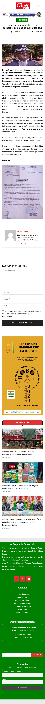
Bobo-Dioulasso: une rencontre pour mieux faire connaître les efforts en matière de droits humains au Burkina (21, 522)
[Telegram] (28, 38)
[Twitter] (17, 38)
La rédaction (22, 231)
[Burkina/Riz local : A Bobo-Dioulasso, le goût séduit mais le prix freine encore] (22, 472)
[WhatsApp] (22, 38)
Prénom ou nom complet (11, 672)
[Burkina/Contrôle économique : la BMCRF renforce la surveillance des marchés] (22, 439)
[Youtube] (25, 243)
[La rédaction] (10, 237)
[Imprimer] (33, 38)
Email (4, 679)
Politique (22, 19)
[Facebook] (12, 38)
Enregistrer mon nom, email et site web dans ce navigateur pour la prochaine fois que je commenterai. (21, 313)
